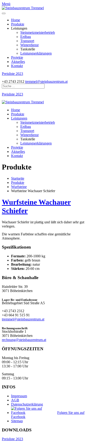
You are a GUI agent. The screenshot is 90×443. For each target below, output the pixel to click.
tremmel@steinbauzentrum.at (46, 81)
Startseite (17, 178)
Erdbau (25, 37)
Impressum (19, 396)
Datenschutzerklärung (27, 404)
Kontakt (17, 66)
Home (15, 20)
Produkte (17, 24)
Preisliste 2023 (12, 74)
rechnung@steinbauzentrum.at (24, 340)
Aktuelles (18, 62)
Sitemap (17, 421)
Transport (27, 41)
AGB (15, 400)
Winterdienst (29, 45)
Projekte (17, 57)
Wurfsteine (19, 187)
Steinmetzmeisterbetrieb (37, 32)
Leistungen (19, 118)
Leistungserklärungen (36, 53)
